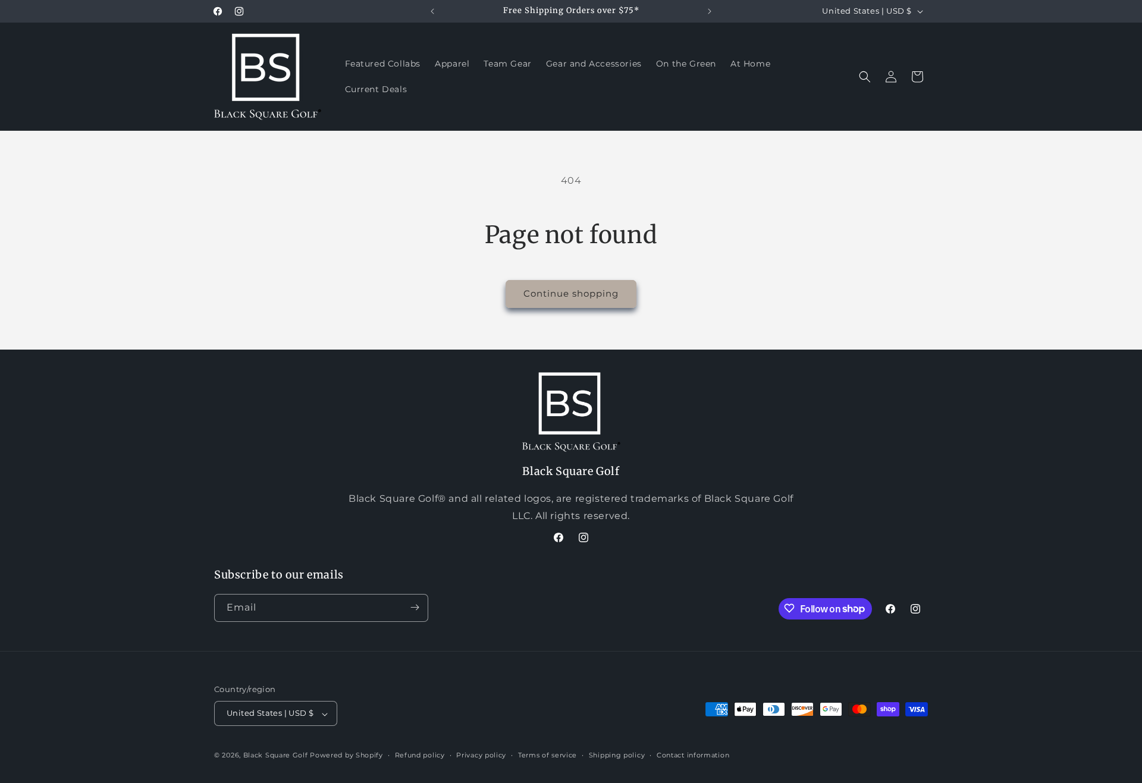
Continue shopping (571, 293)
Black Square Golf (275, 755)
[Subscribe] (414, 607)
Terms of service (547, 755)
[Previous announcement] (432, 11)
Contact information (693, 755)
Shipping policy (617, 755)
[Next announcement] (710, 11)
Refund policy (420, 755)
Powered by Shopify (346, 755)
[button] (865, 77)
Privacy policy (481, 755)
